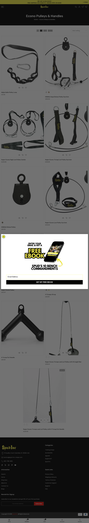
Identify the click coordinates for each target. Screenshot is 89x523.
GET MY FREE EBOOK (44, 282)
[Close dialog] (3, 236)
